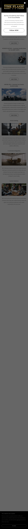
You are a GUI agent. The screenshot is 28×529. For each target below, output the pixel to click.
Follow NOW (14, 30)
